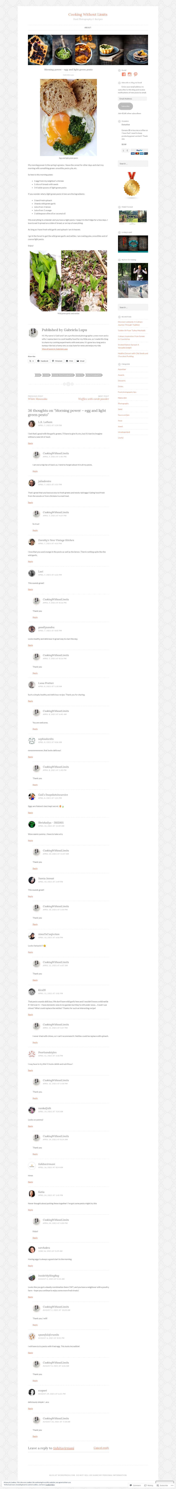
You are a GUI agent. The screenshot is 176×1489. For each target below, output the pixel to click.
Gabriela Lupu (68, 75)
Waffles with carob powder (93, 398)
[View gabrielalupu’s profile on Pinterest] (136, 74)
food (46, 375)
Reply (30, 443)
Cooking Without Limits (87, 14)
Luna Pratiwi (46, 683)
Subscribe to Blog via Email (132, 83)
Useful (120, 438)
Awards (121, 375)
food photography (63, 375)
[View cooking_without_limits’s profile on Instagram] (130, 74)
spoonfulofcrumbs (48, 1334)
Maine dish (122, 398)
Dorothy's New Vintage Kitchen (56, 540)
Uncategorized (124, 432)
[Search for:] (133, 164)
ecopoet (42, 1390)
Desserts (121, 380)
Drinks (120, 386)
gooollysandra (46, 627)
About (88, 27)
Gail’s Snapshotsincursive (53, 794)
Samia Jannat (46, 878)
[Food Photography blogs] (132, 199)
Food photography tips (127, 392)
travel (120, 426)
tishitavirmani (46, 1164)
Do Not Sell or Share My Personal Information (101, 1475)
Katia (41, 1191)
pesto (80, 375)
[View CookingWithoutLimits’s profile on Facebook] (124, 74)
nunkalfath (44, 1108)
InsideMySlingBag (48, 1275)
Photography (94, 375)
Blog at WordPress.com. (62, 1475)
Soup (120, 420)
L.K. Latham (45, 422)
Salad (120, 409)
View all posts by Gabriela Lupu (55, 349)
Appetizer (122, 369)
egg (38, 375)
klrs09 (42, 990)
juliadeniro (44, 481)
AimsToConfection (48, 934)
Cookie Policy (50, 1485)
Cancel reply (101, 1447)
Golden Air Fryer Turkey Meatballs (131, 330)
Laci (40, 571)
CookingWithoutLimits (56, 453)
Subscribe (125, 106)
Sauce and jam (123, 415)
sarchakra (44, 1247)
